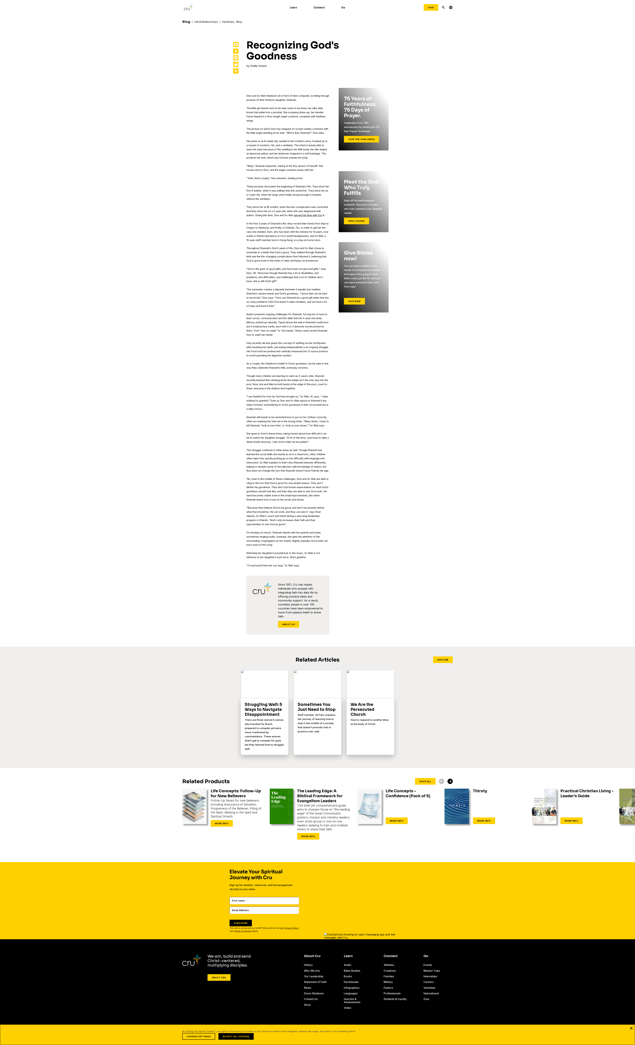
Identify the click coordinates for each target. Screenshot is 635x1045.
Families (389, 976)
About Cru (219, 977)
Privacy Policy (291, 928)
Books (348, 976)
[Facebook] (235, 44)
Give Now (354, 301)
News (307, 987)
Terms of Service (243, 931)
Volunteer (429, 987)
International (431, 993)
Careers (428, 982)
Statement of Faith (315, 982)
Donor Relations (314, 993)
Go (343, 7)
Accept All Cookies (236, 1036)
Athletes (389, 965)
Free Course (356, 221)
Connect (319, 7)
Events (427, 965)
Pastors (388, 987)
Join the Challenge (361, 139)
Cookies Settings (199, 1036)
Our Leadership (313, 976)
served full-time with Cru (308, 215)
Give (431, 7)
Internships (430, 976)
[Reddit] (235, 64)
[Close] (631, 1028)
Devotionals (351, 982)
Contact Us (311, 999)
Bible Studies (352, 970)
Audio (347, 965)
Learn (293, 7)
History (308, 965)
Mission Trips (431, 970)
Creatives (390, 970)
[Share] (235, 71)
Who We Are (312, 970)
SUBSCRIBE (241, 923)
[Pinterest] (235, 57)
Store (307, 1004)
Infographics (351, 987)
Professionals (392, 993)
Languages (351, 993)
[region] (317, 1034)
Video (347, 1007)
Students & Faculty (395, 999)
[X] (235, 51)
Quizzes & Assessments (352, 1000)
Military (388, 982)
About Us (288, 624)
